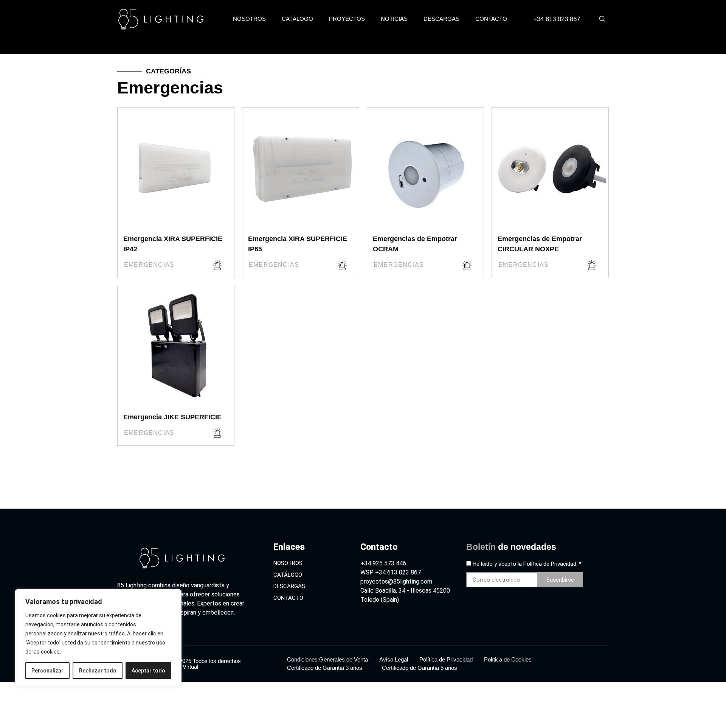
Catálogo (297, 19)
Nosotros (249, 19)
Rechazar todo (97, 671)
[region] (98, 638)
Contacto (491, 19)
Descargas (441, 19)
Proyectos (347, 19)
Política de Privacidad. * (552, 564)
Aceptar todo (148, 671)
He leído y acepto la (527, 564)
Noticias (394, 19)
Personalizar (47, 671)
